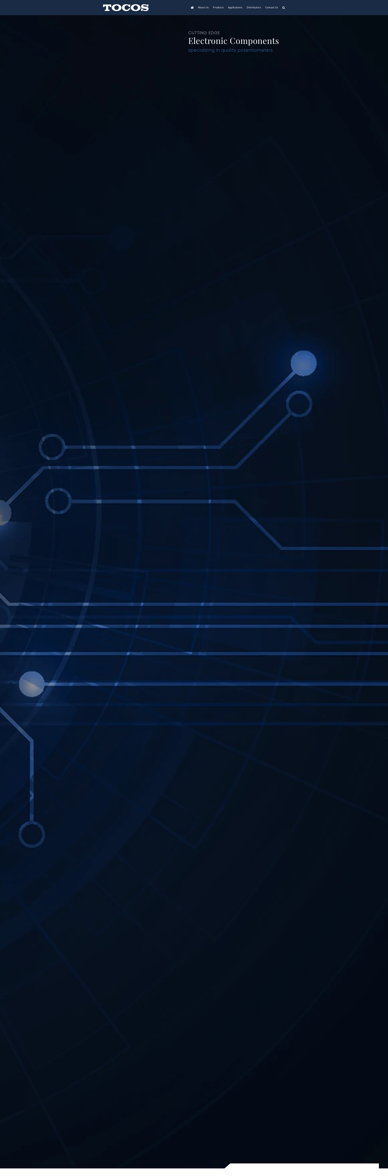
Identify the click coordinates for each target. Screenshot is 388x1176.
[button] (283, 7)
